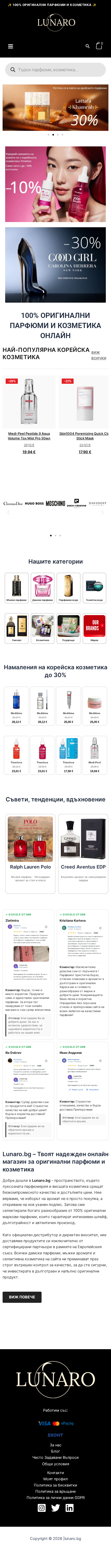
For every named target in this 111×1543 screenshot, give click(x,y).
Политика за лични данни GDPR (56, 1497)
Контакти (55, 1472)
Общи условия (55, 1464)
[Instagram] (41, 1507)
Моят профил (55, 1479)
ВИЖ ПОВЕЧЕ (22, 1297)
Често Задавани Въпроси (55, 1457)
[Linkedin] (69, 1507)
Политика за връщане (55, 1491)
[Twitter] (55, 1507)
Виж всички (98, 355)
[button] (87, 46)
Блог (55, 1451)
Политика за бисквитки (55, 1485)
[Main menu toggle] (10, 46)
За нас (55, 1445)
